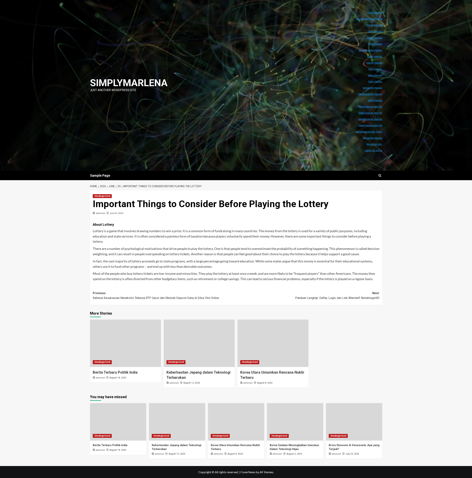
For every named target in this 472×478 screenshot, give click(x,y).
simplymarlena (129, 83)
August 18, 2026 (118, 377)
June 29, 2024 (116, 213)
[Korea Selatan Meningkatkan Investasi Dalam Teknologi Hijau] (295, 422)
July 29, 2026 (352, 454)
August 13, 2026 (191, 383)
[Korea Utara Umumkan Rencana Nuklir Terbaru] (272, 343)
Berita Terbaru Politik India (115, 372)
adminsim (100, 213)
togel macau (374, 56)
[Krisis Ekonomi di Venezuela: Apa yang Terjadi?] (354, 422)
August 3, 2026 (294, 454)
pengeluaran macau (370, 94)
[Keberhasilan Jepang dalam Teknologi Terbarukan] (199, 343)
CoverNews (247, 472)
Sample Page (100, 175)
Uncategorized (102, 196)
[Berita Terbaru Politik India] (125, 343)
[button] (380, 175)
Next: (337, 295)
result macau (374, 62)
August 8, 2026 (265, 383)
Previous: (156, 295)
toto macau (375, 81)
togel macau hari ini (370, 125)
